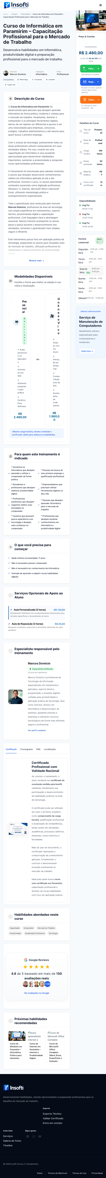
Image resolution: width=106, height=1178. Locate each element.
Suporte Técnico (52, 1113)
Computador (29, 928)
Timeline (8, 1145)
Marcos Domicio (18, 74)
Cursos (14, 14)
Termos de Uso (79, 1173)
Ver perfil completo (37, 730)
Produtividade (15, 933)
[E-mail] (40, 1136)
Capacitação (15, 928)
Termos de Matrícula (58, 1173)
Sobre (40, 1173)
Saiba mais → (87, 351)
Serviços (8, 1136)
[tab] (11, 749)
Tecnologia (53, 933)
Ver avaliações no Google (36, 993)
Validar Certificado (53, 1118)
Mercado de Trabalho (46, 928)
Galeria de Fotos (12, 1140)
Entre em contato (52, 1123)
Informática (26, 14)
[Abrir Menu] (100, 5)
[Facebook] (27, 1136)
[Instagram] (33, 1136)
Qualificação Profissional (35, 933)
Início (5, 14)
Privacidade (97, 1173)
